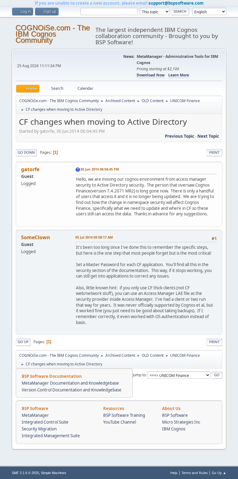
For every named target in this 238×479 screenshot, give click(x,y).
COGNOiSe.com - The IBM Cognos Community (52, 34)
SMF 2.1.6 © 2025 (25, 473)
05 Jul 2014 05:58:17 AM (94, 237)
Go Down (26, 152)
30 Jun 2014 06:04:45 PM (99, 169)
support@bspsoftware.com (176, 3)
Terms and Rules (195, 472)
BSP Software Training (124, 415)
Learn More (178, 75)
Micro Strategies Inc (181, 422)
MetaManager (35, 415)
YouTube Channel (119, 422)
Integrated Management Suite (51, 435)
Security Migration (39, 429)
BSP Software (175, 415)
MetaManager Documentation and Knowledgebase (70, 383)
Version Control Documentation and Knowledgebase (71, 390)
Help (174, 472)
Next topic (208, 136)
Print (214, 152)
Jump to (139, 375)
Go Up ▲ (219, 472)
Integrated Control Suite (45, 422)
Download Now (151, 75)
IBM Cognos (173, 429)
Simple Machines (53, 473)
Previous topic (179, 136)
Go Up (23, 341)
